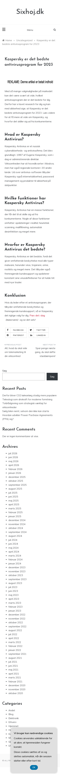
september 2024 (17, 532)
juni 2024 (13, 543)
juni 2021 (13, 665)
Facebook (18, 330)
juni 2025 (13, 496)
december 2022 (16, 614)
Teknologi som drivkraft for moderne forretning (27, 399)
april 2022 (13, 638)
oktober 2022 (15, 622)
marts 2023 (14, 602)
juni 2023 (13, 591)
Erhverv (12, 722)
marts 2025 (14, 508)
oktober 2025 (15, 480)
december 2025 (16, 477)
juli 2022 (12, 634)
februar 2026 (15, 469)
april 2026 (13, 465)
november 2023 (16, 571)
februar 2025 (15, 512)
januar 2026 (14, 473)
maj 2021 (13, 669)
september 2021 (17, 653)
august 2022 (15, 630)
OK (33, 767)
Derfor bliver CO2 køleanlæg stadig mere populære (29, 395)
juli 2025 (12, 492)
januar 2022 (14, 650)
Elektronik (13, 718)
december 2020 (16, 685)
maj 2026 (13, 461)
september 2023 (17, 579)
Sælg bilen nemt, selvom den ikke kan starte (25, 411)
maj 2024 (13, 547)
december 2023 (16, 567)
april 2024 (13, 551)
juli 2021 (12, 661)
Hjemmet (13, 726)
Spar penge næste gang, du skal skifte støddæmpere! (45, 352)
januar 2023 (14, 610)
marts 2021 (14, 677)
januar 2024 (14, 563)
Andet (11, 710)
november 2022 (16, 618)
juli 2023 (12, 587)
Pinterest (18, 335)
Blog (10, 714)
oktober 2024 (15, 528)
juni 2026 (13, 457)
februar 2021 (15, 681)
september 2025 (17, 484)
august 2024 (15, 535)
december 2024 (16, 520)
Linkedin (41, 335)
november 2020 (16, 689)
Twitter (41, 330)
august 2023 (15, 583)
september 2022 (17, 626)
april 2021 (13, 673)
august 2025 (15, 488)
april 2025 (13, 504)
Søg (4, 370)
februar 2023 (15, 606)
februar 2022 (15, 646)
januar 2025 (14, 516)
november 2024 (16, 524)
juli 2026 (12, 453)
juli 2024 (12, 539)
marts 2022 (14, 642)
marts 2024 (14, 555)
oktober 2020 (15, 693)
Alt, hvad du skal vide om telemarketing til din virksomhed (16, 352)
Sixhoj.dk (30, 12)
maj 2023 (13, 595)
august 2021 (15, 657)
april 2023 (13, 598)
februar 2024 (15, 559)
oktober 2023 (15, 575)
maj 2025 (13, 500)
